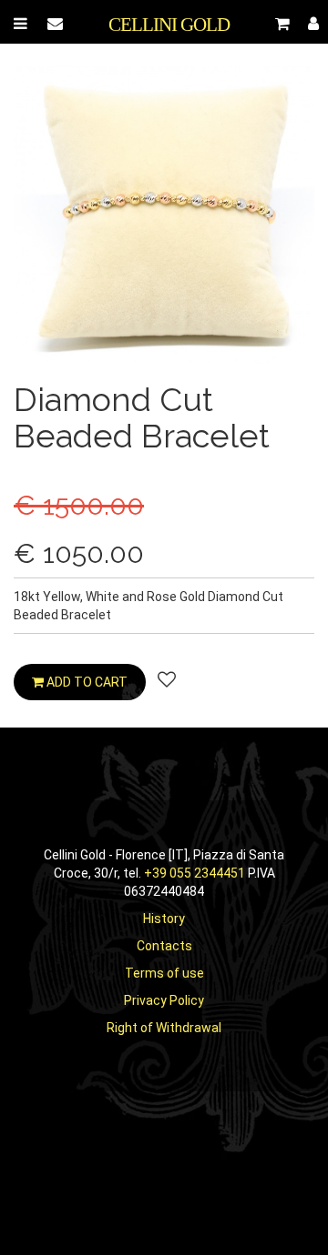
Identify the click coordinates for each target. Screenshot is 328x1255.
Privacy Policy (164, 1000)
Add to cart (86, 682)
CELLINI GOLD (169, 24)
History (164, 918)
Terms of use (164, 973)
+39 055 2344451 (194, 873)
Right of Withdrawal (164, 1027)
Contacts (164, 946)
